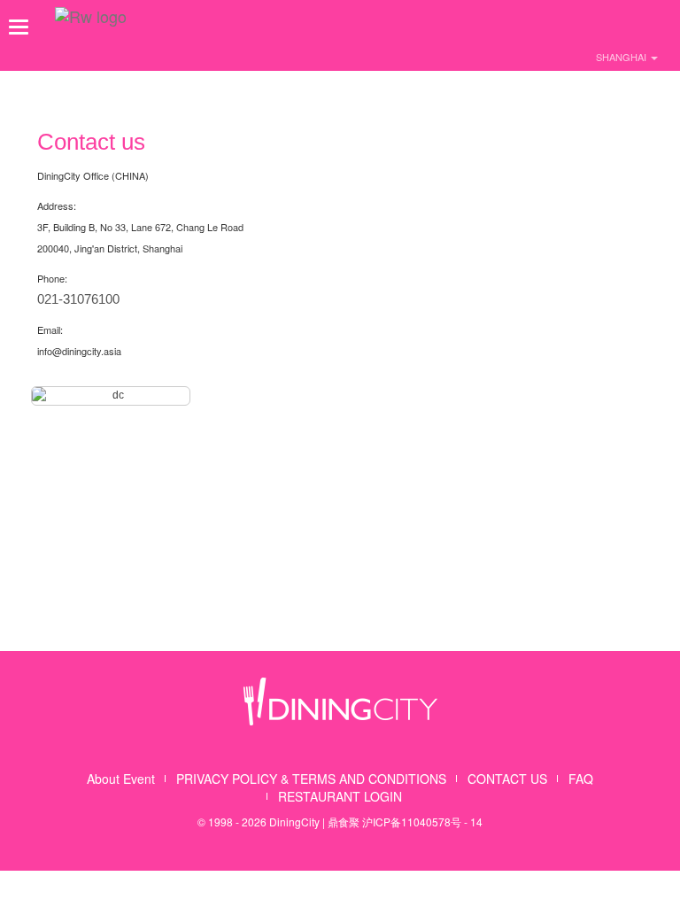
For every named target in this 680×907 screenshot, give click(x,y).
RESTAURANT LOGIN (340, 796)
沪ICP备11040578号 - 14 (422, 821)
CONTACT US (507, 778)
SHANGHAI (622, 57)
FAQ (580, 778)
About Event (121, 778)
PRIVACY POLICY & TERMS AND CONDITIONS (311, 778)
